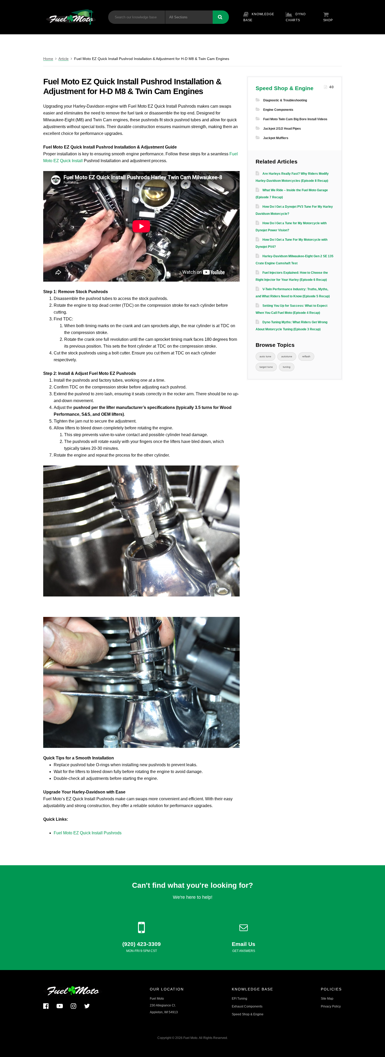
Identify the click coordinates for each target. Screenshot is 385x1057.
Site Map (327, 998)
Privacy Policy (331, 1006)
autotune (286, 356)
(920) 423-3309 (141, 944)
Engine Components (278, 110)
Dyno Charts (295, 17)
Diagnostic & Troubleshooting (285, 100)
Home (48, 59)
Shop (328, 20)
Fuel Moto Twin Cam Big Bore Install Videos (295, 119)
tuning (286, 366)
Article (63, 59)
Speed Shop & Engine (285, 88)
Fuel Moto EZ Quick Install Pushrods (88, 833)
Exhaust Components (247, 1006)
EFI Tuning (239, 998)
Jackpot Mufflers (275, 138)
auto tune (265, 356)
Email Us (243, 944)
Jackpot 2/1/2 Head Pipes (282, 128)
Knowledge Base (258, 17)
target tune (266, 366)
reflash (306, 356)
